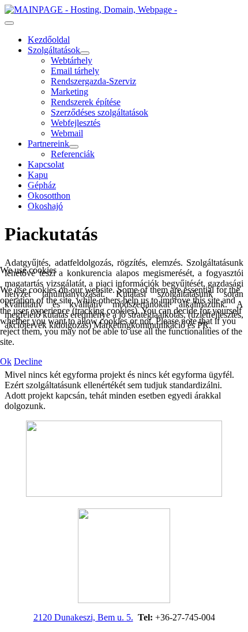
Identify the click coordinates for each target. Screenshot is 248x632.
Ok (6, 361)
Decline (28, 361)
